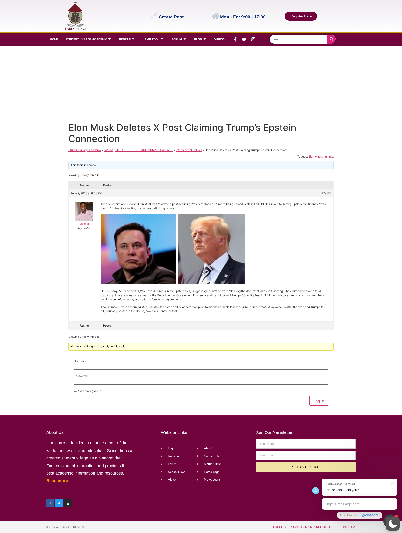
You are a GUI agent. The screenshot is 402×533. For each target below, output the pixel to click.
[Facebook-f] (235, 39)
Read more (57, 480)
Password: (80, 376)
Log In (318, 400)
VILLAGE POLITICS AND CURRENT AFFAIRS (144, 150)
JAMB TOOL (151, 39)
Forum (177, 39)
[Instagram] (253, 39)
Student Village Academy (86, 39)
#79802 (326, 193)
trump (327, 156)
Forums (108, 150)
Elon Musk (315, 156)
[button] (393, 524)
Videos (219, 39)
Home (54, 39)
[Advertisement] (200, 82)
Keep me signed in (89, 391)
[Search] (331, 39)
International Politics (189, 150)
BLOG (198, 39)
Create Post (171, 16)
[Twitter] (244, 39)
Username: (81, 361)
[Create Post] (154, 16)
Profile (125, 39)
